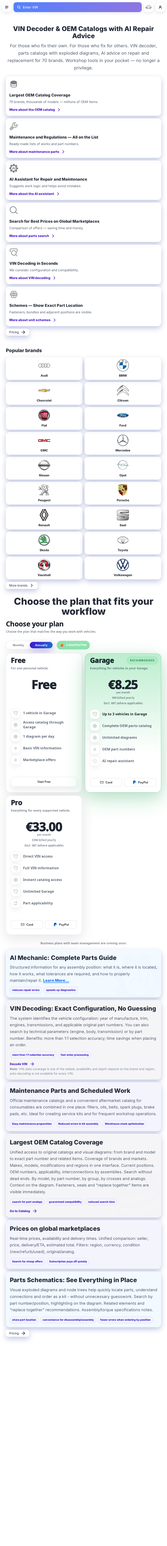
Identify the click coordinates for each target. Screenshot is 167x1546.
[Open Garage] (149, 7)
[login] (160, 7)
